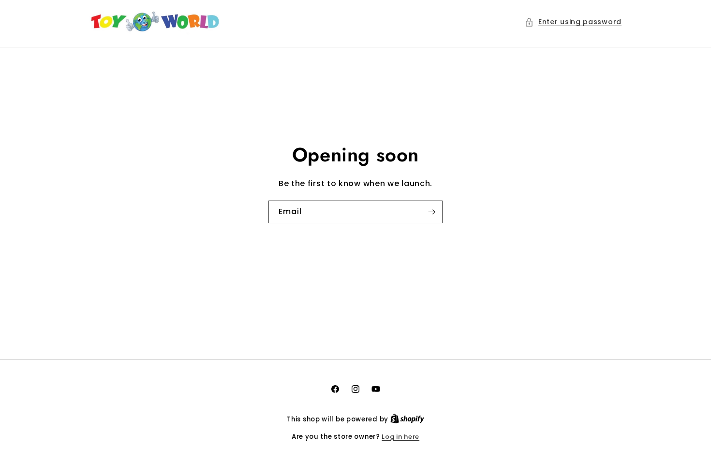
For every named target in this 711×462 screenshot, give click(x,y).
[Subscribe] (431, 212)
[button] (573, 22)
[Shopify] (407, 419)
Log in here (400, 436)
